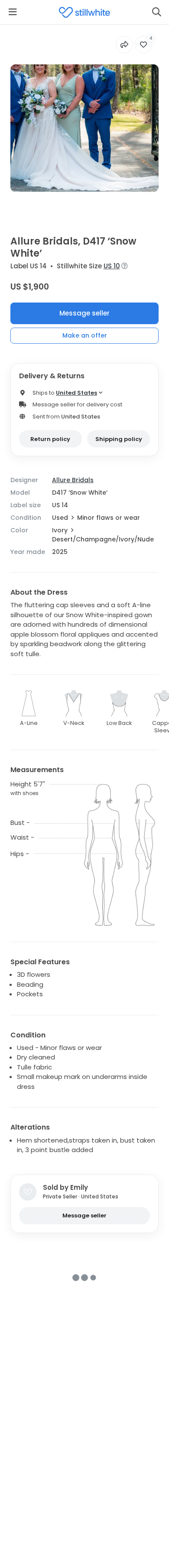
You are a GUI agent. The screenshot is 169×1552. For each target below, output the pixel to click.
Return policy (50, 439)
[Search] (156, 12)
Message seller (84, 313)
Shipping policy (118, 439)
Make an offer (84, 335)
